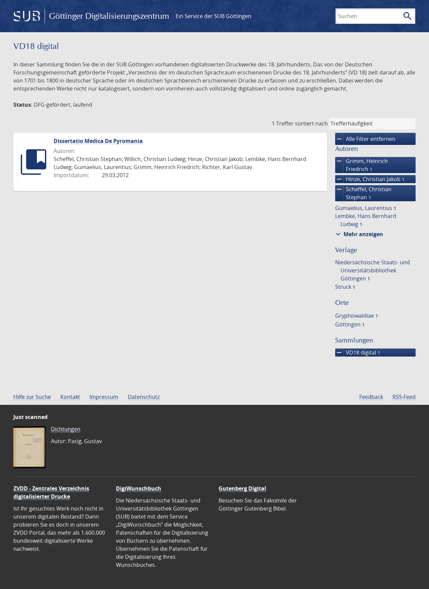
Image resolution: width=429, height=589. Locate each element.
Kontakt (70, 396)
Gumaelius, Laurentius (365, 208)
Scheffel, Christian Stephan (363, 193)
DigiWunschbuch (138, 488)
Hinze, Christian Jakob (370, 179)
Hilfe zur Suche (32, 396)
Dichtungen (65, 429)
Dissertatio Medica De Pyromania (98, 141)
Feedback (371, 396)
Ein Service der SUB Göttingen (213, 16)
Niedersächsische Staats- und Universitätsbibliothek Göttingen (372, 270)
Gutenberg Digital (242, 488)
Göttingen (350, 324)
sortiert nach (311, 123)
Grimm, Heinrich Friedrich (361, 165)
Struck (345, 286)
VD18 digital (357, 353)
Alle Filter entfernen (365, 139)
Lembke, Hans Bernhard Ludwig (365, 220)
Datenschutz (144, 396)
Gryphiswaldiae (356, 315)
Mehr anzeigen (358, 234)
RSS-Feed (404, 396)
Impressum (103, 396)
